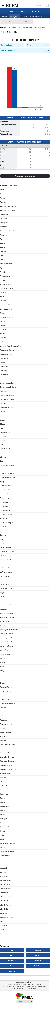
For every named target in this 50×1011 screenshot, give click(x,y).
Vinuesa (2, 921)
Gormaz (2, 543)
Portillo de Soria (5, 691)
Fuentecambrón (5, 502)
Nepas (2, 667)
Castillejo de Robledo (7, 399)
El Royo (2, 469)
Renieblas (3, 720)
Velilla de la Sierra (6, 880)
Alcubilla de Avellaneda (8, 206)
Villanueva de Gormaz (7, 897)
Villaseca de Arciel (6, 917)
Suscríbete (39, 5)
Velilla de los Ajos (6, 884)
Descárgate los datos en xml (25, 176)
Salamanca (12, 961)
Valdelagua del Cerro (7, 851)
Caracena (3, 379)
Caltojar (2, 362)
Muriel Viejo (4, 650)
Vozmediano (4, 930)
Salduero (3, 741)
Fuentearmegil (5, 498)
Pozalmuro (3, 695)
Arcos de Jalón (5, 276)
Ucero (2, 835)
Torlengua (3, 819)
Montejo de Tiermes (7, 634)
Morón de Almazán (6, 642)
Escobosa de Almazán (7, 473)
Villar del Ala (4, 901)
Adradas (3, 194)
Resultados (14, 16)
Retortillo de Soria (6, 724)
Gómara (2, 539)
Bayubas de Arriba (6, 309)
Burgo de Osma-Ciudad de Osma (11, 346)
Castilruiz (3, 403)
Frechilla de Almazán (7, 490)
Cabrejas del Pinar (6, 354)
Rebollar (3, 708)
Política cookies (20, 986)
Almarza (3, 251)
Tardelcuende (4, 806)
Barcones (3, 301)
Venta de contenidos (20, 984)
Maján (2, 597)
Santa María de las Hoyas (8, 769)
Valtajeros (3, 872)
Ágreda (2, 198)
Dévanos (3, 457)
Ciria (1, 428)
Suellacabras (4, 790)
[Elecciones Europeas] (25, 11)
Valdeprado (4, 864)
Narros (2, 658)
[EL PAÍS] (12, 5)
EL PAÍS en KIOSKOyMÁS (19, 988)
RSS (34, 988)
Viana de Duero (5, 888)
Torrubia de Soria (6, 827)
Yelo (1, 938)
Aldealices (3, 218)
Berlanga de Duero (6, 317)
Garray (2, 531)
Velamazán (4, 876)
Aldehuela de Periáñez (7, 231)
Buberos (3, 338)
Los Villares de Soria (7, 588)
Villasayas (3, 913)
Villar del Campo (5, 905)
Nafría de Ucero (5, 654)
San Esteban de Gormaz (8, 745)
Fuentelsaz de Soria (6, 514)
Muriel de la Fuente (6, 646)
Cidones (2, 416)
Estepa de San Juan (6, 486)
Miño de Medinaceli (6, 613)
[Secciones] (3, 5)
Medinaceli (3, 609)
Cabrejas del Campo (7, 350)
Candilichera (4, 366)
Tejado (2, 814)
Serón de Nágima (6, 773)
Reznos (2, 728)
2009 (41, 22)
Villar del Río (4, 909)
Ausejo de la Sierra (6, 288)
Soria (2, 782)
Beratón (2, 313)
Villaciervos (4, 893)
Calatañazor (4, 358)
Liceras (2, 580)
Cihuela (2, 424)
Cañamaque (4, 371)
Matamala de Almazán (7, 605)
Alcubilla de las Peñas (7, 210)
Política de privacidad (8, 986)
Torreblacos (4, 823)
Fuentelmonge (5, 510)
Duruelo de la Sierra (7, 465)
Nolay (2, 671)
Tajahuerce (4, 794)
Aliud (1, 239)
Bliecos (2, 325)
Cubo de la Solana (6, 449)
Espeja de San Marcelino (8, 477)
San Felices (4, 749)
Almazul (2, 260)
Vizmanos (3, 925)
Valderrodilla (4, 868)
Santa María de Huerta (7, 765)
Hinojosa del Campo (7, 551)
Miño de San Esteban (7, 617)
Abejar (2, 190)
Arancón (3, 272)
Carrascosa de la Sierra (8, 387)
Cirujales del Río (5, 432)
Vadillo (2, 839)
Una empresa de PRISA (24, 995)
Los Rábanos (4, 584)
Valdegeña (3, 847)
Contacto (9, 984)
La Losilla (3, 556)
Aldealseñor (4, 227)
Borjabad (3, 329)
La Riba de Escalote (6, 572)
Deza (2, 461)
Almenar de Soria (6, 264)
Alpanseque (4, 268)
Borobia (2, 334)
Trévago (3, 831)
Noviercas (3, 675)
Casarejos (3, 391)
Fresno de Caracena (7, 494)
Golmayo (3, 535)
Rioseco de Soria (6, 732)
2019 (9, 22)
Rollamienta (4, 736)
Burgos (38, 950)
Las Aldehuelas (5, 576)
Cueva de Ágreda (6, 453)
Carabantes (4, 375)
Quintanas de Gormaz (7, 704)
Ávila (12, 950)
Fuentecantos (4, 506)
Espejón (2, 482)
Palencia (38, 955)
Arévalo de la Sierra (6, 284)
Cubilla (2, 445)
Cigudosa (3, 420)
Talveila (2, 802)
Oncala (2, 683)
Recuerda (3, 712)
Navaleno (3, 662)
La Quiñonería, (5, 568)
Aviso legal (38, 984)
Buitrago (3, 342)
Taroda (2, 810)
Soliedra (3, 778)
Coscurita (3, 436)
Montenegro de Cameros (8, 638)
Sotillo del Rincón (6, 786)
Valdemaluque (5, 856)
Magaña (2, 593)
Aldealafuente (4, 214)
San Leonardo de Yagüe (8, 753)
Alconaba (3, 202)
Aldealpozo (4, 223)
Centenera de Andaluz (7, 408)
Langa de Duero (5, 560)
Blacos (2, 321)
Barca (2, 297)
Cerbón (2, 412)
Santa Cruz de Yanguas (8, 761)
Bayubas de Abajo (6, 305)
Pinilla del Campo (6, 687)
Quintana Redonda (6, 699)
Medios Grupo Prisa (24, 1001)
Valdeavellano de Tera (7, 843)
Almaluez (3, 247)
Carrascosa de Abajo (7, 383)
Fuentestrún (4, 527)
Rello (1, 716)
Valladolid (37, 966)
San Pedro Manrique (7, 757)
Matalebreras (4, 601)
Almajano (3, 243)
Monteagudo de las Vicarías (9, 630)
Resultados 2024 (27, 16)
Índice (30, 988)
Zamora (12, 971)
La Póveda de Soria (6, 564)
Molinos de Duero (6, 621)
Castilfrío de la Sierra (7, 395)
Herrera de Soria (6, 547)
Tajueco (2, 798)
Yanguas (3, 934)
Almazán (3, 255)
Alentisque (3, 235)
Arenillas (3, 280)
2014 (25, 22)
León (12, 955)
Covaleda (3, 440)
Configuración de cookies (34, 986)
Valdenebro (4, 860)
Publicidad (30, 984)
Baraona (3, 292)
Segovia (38, 961)
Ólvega (2, 679)
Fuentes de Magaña (6, 523)
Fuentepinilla (4, 519)
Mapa (44, 986)
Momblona (3, 625)
